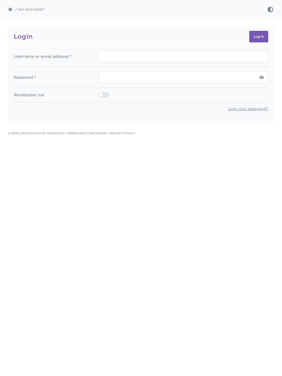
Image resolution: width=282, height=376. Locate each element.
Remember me (29, 95)
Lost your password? (248, 108)
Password (25, 77)
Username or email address (42, 56)
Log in (259, 36)
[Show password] (261, 77)
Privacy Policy (122, 133)
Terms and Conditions (87, 133)
